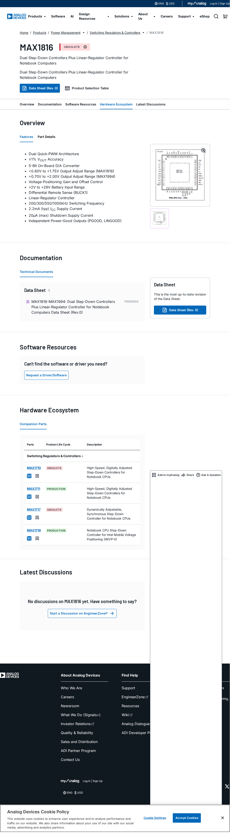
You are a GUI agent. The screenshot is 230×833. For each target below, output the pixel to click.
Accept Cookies (186, 818)
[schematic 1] (159, 218)
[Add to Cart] (29, 476)
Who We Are (71, 688)
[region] (115, 818)
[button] (83, 32)
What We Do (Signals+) (81, 715)
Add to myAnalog (168, 475)
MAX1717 (34, 509)
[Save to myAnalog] (37, 476)
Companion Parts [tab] (33, 424)
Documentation (50, 104)
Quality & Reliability (77, 732)
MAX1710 (34, 468)
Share (190, 475)
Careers (67, 697)
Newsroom (70, 706)
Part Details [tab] (46, 137)
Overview (27, 104)
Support (128, 688)
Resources (130, 706)
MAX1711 (33, 488)
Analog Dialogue (136, 724)
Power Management (66, 32)
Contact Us (70, 759)
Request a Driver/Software (46, 375)
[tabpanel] (82, 187)
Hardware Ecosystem (116, 104)
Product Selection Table (90, 88)
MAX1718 (34, 530)
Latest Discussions (151, 104)
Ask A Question (211, 475)
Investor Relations (76, 724)
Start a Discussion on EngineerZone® (78, 613)
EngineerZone (133, 697)
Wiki (125, 715)
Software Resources (80, 104)
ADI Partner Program (78, 750)
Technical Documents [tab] (36, 272)
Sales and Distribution (79, 741)
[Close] (223, 818)
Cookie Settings (155, 818)
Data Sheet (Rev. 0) (43, 88)
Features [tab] (26, 137)
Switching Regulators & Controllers (115, 32)
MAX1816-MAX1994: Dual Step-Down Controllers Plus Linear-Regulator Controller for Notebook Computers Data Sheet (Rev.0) (73, 307)
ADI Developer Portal (139, 732)
